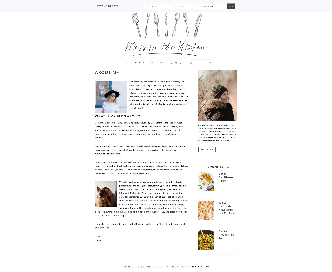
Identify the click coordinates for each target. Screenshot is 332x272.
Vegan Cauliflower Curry (226, 177)
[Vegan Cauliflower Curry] (206, 182)
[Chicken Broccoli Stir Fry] (206, 240)
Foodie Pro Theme (197, 266)
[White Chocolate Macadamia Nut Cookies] (206, 211)
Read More (207, 149)
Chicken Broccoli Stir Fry (226, 235)
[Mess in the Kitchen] (166, 55)
